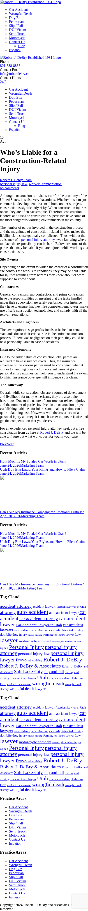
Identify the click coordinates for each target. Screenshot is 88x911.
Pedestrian (16, 22)
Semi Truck (17, 34)
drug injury (19, 634)
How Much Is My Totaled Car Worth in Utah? (33, 461)
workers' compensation (45, 184)
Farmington (50, 634)
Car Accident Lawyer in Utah (39, 625)
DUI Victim (17, 30)
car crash (54, 630)
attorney (8, 612)
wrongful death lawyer (27, 689)
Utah (42, 677)
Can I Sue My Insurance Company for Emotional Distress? (42, 512)
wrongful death (48, 683)
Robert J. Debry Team (16, 180)
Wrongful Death (20, 13)
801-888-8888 (10, 65)
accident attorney (16, 606)
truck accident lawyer (23, 678)
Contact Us (17, 42)
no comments (9, 188)
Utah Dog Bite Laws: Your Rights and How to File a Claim (42, 469)
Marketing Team (32, 465)
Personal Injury (26, 647)
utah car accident (59, 678)
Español (15, 50)
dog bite (6, 634)
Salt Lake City (28, 671)
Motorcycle (17, 38)
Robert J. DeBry (62, 659)
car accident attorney (38, 618)
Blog (21, 46)
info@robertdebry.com (16, 74)
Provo (21, 659)
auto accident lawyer (64, 613)
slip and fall (54, 671)
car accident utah (39, 630)
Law (78, 634)
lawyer (9, 640)
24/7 (3, 82)
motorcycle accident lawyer (66, 641)
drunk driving (35, 635)
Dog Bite (15, 18)
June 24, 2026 (10, 465)
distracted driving (72, 630)
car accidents (22, 630)
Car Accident (18, 9)
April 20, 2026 (10, 516)
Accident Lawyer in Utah (71, 606)
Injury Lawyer (66, 634)
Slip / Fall (16, 26)
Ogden (4, 648)
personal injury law (13, 184)
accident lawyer (43, 606)
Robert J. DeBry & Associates (30, 666)
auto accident (32, 612)
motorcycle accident (35, 641)
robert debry (35, 660)
